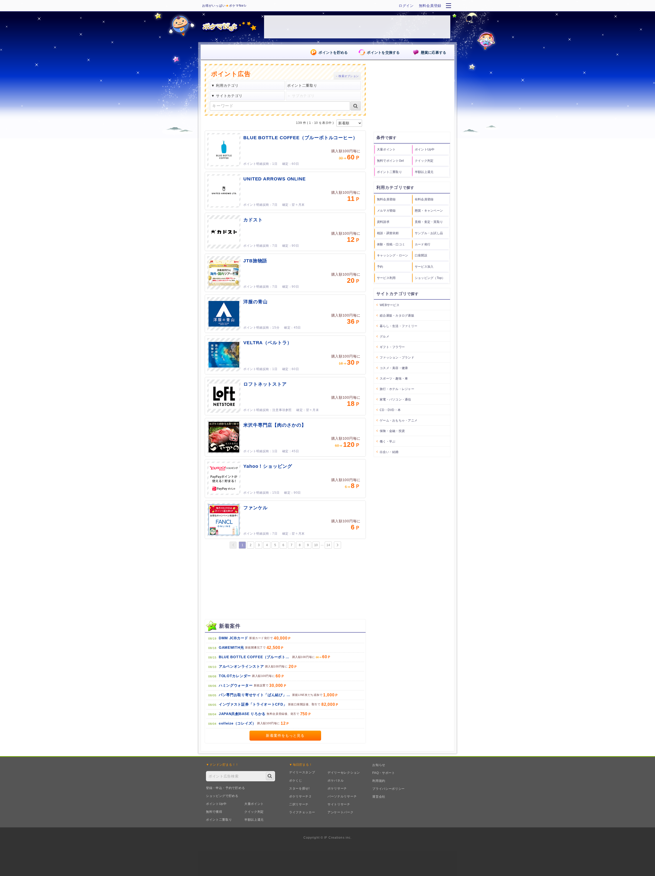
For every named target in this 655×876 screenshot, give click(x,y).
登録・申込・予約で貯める (225, 788)
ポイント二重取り (219, 819)
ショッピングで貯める (222, 796)
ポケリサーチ (337, 788)
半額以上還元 (254, 819)
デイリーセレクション (344, 772)
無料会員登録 (430, 6)
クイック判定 (254, 812)
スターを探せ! (299, 788)
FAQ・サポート (383, 773)
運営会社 (378, 796)
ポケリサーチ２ (300, 796)
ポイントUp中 (216, 804)
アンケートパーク (341, 812)
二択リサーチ (299, 804)
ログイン (406, 6)
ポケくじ (295, 780)
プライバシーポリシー (388, 789)
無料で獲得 (214, 812)
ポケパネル (336, 780)
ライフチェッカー (302, 812)
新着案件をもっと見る (285, 735)
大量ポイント (254, 804)
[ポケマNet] (229, 27)
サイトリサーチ (339, 804)
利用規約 (378, 781)
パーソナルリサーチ (342, 796)
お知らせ (378, 765)
